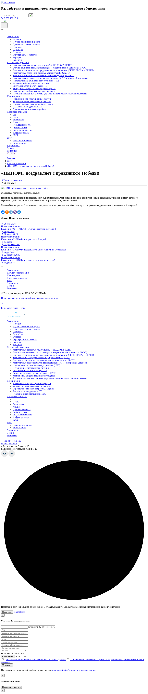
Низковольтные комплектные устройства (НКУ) (36, 80)
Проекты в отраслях (17, 112)
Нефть (16, 117)
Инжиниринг (13, 96)
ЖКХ (15, 135)
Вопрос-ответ (19, 143)
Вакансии (17, 60)
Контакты (12, 151)
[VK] (2, 21)
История (17, 39)
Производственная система (26, 44)
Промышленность (21, 125)
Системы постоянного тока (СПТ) (30, 86)
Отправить (7, 665)
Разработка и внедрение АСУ (27, 106)
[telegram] (5, 21)
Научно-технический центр (26, 42)
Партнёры (18, 49)
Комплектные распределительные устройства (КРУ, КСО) (41, 73)
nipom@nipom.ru (9, 443)
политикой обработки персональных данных (74, 670)
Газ (14, 114)
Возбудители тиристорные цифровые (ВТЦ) (34, 88)
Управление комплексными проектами (32, 101)
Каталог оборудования (18, 62)
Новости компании (22, 140)
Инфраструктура (21, 132)
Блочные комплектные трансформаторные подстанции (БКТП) (44, 75)
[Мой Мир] (19, 212)
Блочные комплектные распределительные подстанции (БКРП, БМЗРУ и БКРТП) (53, 70)
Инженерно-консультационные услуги (32, 99)
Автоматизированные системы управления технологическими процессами (50, 93)
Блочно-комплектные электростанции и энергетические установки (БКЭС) (50, 67)
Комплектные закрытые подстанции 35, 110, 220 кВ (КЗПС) (42, 65)
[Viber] (15, 212)
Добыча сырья (20, 127)
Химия (16, 122)
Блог (9, 138)
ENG (12, 153)
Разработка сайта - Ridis (13, 308)
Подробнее (19, 612)
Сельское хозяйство (22, 130)
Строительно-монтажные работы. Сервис (33, 104)
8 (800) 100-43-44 (12, 441)
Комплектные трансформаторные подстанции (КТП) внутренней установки (50, 78)
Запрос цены (13, 145)
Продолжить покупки (11, 687)
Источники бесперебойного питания (31, 83)
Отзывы (17, 52)
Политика (18, 47)
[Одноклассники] (7, 212)
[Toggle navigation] (4, 25)
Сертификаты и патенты (25, 54)
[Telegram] (11, 212)
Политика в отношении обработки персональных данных (29, 298)
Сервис (10, 148)
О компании (13, 36)
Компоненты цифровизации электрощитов (34, 91)
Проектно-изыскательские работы (29, 109)
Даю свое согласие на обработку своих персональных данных (35, 659)
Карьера (17, 57)
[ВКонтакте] (3, 212)
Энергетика (18, 119)
